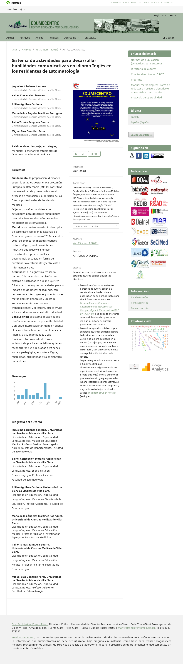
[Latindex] (140, 194)
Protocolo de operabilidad (146, 97)
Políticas (54, 37)
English (135, 116)
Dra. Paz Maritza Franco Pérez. (30, 624)
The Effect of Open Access (101, 392)
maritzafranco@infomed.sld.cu (136, 627)
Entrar (173, 15)
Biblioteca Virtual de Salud (158, 2)
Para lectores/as (139, 297)
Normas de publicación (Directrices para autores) (146, 61)
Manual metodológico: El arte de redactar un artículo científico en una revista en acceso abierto (150, 88)
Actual (10, 37)
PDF (95, 154)
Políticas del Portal (23, 637)
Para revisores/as (140, 308)
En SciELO (91, 37)
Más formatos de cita (86, 226)
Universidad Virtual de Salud (124, 2)
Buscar (169, 37)
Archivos (25, 37)
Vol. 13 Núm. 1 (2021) (47, 49)
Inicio (15, 49)
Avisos (39, 37)
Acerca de (70, 37)
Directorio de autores (143, 69)
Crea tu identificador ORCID (147, 74)
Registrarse (160, 15)
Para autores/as (139, 302)
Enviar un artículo (141, 134)
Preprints (136, 79)
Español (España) (140, 122)
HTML (81, 154)
